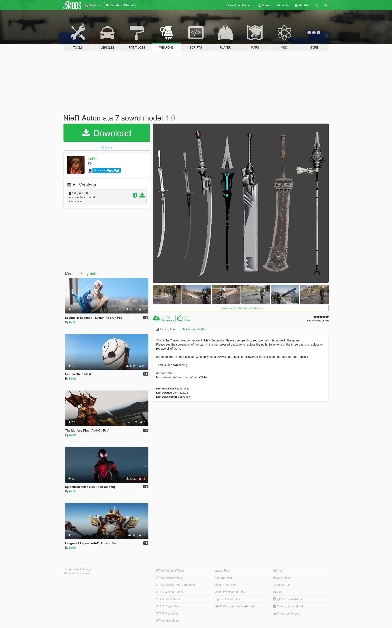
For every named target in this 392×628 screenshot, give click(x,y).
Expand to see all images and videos (241, 308)
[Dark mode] (317, 5)
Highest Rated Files (227, 599)
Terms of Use (282, 585)
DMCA (277, 592)
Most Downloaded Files (230, 592)
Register (304, 5)
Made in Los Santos (76, 573)
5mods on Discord (288, 613)
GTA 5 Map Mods (167, 613)
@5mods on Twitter (289, 599)
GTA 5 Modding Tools (170, 570)
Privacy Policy (282, 578)
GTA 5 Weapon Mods (170, 592)
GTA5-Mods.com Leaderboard (234, 606)
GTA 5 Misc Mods (167, 620)
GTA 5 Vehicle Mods (169, 578)
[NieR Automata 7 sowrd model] (241, 203)
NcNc (92, 158)
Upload (266, 5)
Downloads (167, 320)
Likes (187, 320)
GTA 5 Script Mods (168, 599)
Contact (278, 570)
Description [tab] (167, 329)
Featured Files (224, 578)
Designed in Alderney (77, 569)
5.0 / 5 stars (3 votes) (318, 320)
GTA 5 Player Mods (168, 606)
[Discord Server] (90, 163)
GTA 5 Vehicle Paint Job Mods (175, 585)
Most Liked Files (225, 585)
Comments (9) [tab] (195, 329)
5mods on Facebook (290, 606)
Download (111, 132)
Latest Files (222, 570)
